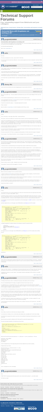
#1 (41, 39)
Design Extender (12, 27)
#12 (41, 277)
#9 (41, 187)
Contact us (21, 398)
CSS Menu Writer (20, 27)
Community (14, 398)
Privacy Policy (8, 405)
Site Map (12, 405)
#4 (41, 84)
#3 (41, 65)
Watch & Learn (9, 398)
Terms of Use (3, 405)
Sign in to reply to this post (38, 49)
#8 (41, 168)
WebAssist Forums (5, 27)
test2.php (9, 173)
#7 (41, 138)
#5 (41, 91)
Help (18, 398)
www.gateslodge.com (8, 48)
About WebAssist (3, 398)
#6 (41, 111)
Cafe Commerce (12, 395)
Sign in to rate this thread (38, 30)
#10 (41, 256)
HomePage (15, 99)
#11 (41, 266)
